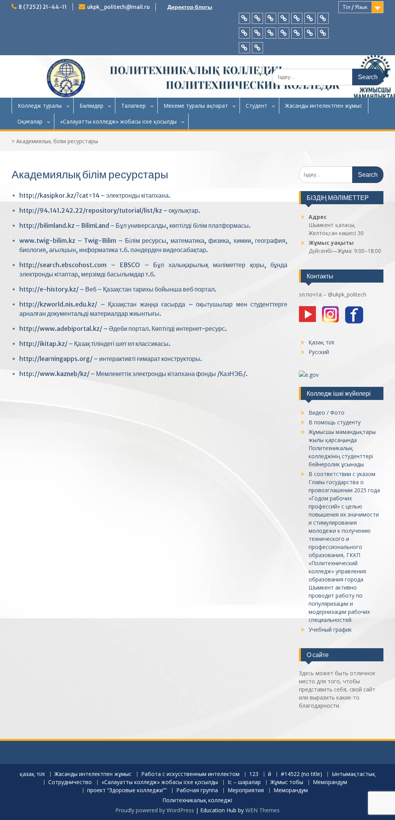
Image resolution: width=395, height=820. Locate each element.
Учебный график (330, 629)
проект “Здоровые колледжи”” (127, 790)
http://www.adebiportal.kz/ (60, 328)
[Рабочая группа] (323, 33)
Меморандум (330, 782)
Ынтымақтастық (353, 774)
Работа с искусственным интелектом (190, 774)
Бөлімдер (91, 105)
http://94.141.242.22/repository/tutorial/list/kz (90, 210)
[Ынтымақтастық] (323, 18)
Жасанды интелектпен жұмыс (323, 105)
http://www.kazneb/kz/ (54, 374)
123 (253, 774)
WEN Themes (262, 810)
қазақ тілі (32, 774)
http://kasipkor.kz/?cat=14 (59, 195)
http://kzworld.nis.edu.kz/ (58, 304)
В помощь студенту (335, 422)
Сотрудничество (70, 782)
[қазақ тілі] (244, 18)
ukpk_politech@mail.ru (118, 6)
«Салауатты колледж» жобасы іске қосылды (118, 121)
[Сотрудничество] (244, 33)
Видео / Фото (326, 412)
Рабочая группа (197, 790)
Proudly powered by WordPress (154, 810)
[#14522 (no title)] (310, 18)
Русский (319, 352)
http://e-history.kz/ (49, 289)
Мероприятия (246, 790)
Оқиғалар (29, 121)
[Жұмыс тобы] (283, 33)
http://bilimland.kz (46, 225)
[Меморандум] (296, 33)
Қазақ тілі (321, 342)
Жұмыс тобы (286, 782)
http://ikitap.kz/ (43, 343)
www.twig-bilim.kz (47, 240)
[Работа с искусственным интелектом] (270, 18)
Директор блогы (189, 6)
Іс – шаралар (244, 782)
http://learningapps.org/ (56, 359)
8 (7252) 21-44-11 (43, 6)
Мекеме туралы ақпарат (196, 105)
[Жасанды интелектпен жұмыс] (257, 18)
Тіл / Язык (355, 6)
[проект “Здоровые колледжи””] (310, 33)
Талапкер (133, 105)
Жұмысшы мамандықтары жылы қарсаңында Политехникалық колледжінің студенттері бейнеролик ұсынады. (342, 448)
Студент (256, 105)
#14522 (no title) (301, 774)
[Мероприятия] (244, 47)
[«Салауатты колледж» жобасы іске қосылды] (257, 33)
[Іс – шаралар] (270, 33)
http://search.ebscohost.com (62, 265)
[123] (283, 18)
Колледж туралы (40, 105)
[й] (296, 18)
